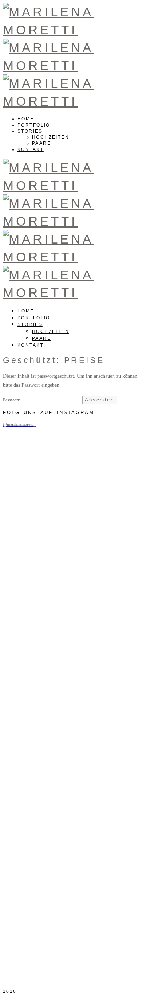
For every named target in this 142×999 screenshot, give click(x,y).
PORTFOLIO (33, 125)
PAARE (41, 143)
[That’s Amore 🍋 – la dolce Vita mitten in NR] (24, 864)
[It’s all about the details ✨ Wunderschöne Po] (71, 590)
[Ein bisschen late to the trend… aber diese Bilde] (117, 517)
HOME (25, 118)
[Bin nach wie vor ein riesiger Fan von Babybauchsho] (24, 534)
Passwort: (12, 400)
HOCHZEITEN (50, 137)
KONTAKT (30, 149)
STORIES (30, 131)
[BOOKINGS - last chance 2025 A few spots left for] (117, 794)
